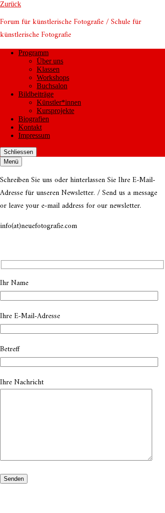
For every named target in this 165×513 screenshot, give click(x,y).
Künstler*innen (59, 102)
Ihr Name (14, 283)
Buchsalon (52, 86)
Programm (33, 53)
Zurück (10, 4)
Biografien (33, 119)
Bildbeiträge (36, 94)
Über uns (50, 61)
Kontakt (30, 127)
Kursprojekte (55, 110)
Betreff (10, 349)
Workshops (53, 77)
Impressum (34, 135)
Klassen (48, 69)
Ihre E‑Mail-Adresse (30, 316)
